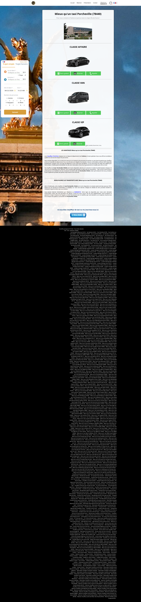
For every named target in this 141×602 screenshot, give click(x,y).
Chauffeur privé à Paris (91, 508)
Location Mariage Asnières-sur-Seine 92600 (105, 248)
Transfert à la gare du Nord (88, 488)
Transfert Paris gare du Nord (100, 493)
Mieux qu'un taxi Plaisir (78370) (101, 387)
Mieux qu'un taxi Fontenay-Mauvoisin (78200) (91, 322)
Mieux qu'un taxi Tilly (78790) (101, 421)
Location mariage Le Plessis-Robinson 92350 (101, 265)
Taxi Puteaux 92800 (98, 237)
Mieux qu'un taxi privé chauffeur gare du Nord (101, 448)
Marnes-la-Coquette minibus (95, 552)
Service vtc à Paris (112, 506)
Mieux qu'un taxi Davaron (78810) (108, 312)
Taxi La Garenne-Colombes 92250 (108, 240)
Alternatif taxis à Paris (86, 521)
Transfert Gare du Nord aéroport (82, 477)
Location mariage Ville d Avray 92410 (98, 268)
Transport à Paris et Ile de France (108, 511)
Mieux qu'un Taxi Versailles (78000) (97, 426)
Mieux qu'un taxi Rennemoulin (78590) (106, 394)
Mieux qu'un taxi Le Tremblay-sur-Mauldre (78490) (91, 423)
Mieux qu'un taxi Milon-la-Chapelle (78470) (102, 369)
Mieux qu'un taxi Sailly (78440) (102, 399)
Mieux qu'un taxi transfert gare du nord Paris (88, 443)
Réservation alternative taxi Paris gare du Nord (94, 503)
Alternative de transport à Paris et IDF (93, 538)
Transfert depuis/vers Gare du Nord (80, 492)
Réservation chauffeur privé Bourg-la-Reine (87, 572)
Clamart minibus (112, 562)
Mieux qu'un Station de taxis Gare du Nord (106, 457)
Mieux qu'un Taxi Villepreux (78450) (95, 431)
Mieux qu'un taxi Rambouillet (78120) (87, 394)
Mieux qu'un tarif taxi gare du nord (79, 461)
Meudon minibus (78, 565)
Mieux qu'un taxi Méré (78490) (105, 363)
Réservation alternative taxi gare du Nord (88, 498)
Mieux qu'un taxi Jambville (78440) (99, 341)
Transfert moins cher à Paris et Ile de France (89, 511)
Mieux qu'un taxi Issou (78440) (83, 341)
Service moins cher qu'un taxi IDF (103, 531)
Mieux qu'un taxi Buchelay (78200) (91, 294)
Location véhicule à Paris (104, 508)
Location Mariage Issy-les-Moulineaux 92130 (81, 253)
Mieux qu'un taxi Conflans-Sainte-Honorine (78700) (86, 307)
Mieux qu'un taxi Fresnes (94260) (93, 551)
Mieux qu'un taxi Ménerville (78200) (88, 363)
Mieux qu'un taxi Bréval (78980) (84, 292)
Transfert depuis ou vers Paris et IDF (80, 539)
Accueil (72, 3)
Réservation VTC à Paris (77, 506)
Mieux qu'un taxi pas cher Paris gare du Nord (105, 467)
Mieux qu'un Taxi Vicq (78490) (100, 428)
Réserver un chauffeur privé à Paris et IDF (94, 523)
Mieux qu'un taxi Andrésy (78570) (100, 273)
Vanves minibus (81, 567)
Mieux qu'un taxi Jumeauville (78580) (104, 345)
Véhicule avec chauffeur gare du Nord (85, 487)
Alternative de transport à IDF (87, 531)
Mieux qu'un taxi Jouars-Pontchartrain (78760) (90, 343)
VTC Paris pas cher (78, 518)
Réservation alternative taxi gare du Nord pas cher (104, 505)
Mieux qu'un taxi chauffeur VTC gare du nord (99, 446)
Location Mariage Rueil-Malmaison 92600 (80, 250)
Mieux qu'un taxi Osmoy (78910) (92, 386)
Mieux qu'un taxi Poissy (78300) (94, 389)
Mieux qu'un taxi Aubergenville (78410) (93, 274)
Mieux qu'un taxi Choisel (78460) (100, 302)
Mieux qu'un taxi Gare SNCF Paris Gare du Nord (83, 469)
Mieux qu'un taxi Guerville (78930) (93, 333)
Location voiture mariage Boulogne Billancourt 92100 (100, 247)
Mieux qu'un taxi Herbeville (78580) (104, 338)
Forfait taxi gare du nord (84, 502)
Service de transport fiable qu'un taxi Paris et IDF (82, 536)
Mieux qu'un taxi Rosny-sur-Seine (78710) (84, 399)
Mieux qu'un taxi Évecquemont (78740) (103, 315)
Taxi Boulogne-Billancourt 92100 (78, 232)
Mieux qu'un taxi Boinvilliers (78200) (88, 284)
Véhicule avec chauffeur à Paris (77, 508)
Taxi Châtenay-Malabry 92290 (96, 238)
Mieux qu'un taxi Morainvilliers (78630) (98, 376)
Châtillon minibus (87, 564)
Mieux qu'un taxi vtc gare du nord (94, 449)
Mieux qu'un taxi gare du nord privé (93, 439)
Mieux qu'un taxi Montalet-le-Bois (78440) (103, 372)
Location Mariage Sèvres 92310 (104, 263)
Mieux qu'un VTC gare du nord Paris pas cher (105, 472)
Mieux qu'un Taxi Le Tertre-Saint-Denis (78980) (88, 418)
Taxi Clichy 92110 (100, 235)
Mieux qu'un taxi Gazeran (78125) (102, 328)
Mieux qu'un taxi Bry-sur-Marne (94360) (98, 544)
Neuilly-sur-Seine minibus (89, 557)
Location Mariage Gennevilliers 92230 (107, 255)
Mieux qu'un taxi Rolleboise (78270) (96, 397)
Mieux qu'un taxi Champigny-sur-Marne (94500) (89, 546)
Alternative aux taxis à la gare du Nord (96, 484)
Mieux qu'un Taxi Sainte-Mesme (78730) (97, 410)
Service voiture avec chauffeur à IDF (107, 529)
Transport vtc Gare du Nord (104, 479)
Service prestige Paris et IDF (76, 538)
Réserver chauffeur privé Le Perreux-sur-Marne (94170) (98, 585)
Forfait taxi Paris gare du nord (84, 505)
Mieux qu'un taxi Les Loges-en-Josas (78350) (81, 350)
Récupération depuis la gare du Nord (88, 490)
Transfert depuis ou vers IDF (104, 533)
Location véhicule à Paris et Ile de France (94, 515)
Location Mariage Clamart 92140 (89, 255)
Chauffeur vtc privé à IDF (91, 533)
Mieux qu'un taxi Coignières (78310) (90, 305)
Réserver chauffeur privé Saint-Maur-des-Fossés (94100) (90, 596)
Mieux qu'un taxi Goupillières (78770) (92, 330)
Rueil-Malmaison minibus (100, 554)
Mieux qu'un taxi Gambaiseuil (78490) (99, 325)
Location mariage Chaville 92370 (81, 268)
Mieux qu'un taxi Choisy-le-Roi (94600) (84, 549)
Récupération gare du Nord (102, 488)
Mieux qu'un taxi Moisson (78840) (94, 371)
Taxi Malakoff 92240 (109, 238)
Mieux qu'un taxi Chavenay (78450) (82, 302)
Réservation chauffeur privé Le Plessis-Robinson (89, 578)
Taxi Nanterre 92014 (91, 232)
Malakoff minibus (96, 564)
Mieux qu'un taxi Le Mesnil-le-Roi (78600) (96, 364)
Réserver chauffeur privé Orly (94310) (87, 593)
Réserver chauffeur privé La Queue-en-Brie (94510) (90, 583)
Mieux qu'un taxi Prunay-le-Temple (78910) (97, 392)
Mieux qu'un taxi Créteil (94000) (102, 549)
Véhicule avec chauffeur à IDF (88, 534)
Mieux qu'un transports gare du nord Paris (92, 462)
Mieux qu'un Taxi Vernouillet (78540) (107, 425)
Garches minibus (89, 554)
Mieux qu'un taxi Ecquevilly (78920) (95, 314)
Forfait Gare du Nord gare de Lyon (95, 474)
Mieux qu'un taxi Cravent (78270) (78, 309)
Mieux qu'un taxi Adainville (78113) (104, 269)
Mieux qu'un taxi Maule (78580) (95, 359)
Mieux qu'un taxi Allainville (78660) (95, 271)
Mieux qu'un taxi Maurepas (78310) (101, 361)
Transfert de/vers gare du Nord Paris (78, 500)
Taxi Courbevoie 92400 (96, 234)
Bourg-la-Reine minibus (105, 560)
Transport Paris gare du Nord (84, 495)
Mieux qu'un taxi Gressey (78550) (83, 332)
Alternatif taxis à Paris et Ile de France (101, 521)
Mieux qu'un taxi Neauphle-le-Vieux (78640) (91, 379)
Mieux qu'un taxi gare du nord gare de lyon (102, 453)
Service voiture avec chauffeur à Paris (83, 524)
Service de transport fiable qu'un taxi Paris (101, 526)
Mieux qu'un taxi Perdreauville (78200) (84, 387)
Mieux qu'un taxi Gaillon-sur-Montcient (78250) (81, 328)
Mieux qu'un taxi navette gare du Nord (98, 438)
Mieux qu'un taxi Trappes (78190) (108, 420)
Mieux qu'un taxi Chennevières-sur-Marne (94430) (89, 547)
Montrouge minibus (77, 564)
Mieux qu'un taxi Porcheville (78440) (83, 390)
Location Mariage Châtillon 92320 (104, 260)
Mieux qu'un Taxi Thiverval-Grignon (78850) (88, 420)
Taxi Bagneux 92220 (83, 238)
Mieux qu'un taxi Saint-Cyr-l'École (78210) (98, 400)
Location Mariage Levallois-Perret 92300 (106, 252)
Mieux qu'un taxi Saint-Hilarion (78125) (95, 403)
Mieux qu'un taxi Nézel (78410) (81, 381)
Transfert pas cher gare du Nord (97, 492)
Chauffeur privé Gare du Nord (79, 474)
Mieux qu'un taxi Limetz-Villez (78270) (107, 348)
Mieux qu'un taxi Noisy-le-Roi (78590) (99, 381)
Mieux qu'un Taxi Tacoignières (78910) (89, 417)
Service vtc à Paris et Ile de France (79, 513)
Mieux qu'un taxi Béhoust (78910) (81, 281)
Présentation (87, 3)
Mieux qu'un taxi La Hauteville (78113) (86, 338)
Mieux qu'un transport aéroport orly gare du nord (83, 470)
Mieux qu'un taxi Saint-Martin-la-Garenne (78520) (95, 408)
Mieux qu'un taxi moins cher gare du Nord (91, 456)
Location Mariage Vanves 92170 (92, 261)
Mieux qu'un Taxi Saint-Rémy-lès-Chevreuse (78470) (92, 412)
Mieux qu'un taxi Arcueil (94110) (83, 542)
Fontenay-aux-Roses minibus (85, 562)
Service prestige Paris (99, 524)
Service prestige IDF (74, 531)
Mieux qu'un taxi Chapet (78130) (94, 299)
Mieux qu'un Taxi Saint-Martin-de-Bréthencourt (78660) (91, 407)
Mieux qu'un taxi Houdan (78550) (96, 340)
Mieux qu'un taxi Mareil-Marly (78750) (85, 358)
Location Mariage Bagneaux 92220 (94, 258)
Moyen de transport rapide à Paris (101, 528)
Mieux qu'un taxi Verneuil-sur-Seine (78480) (87, 425)
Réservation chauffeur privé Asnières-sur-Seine (91, 569)
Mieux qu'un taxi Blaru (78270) (105, 284)
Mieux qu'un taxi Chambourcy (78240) (98, 297)
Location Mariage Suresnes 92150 (104, 256)
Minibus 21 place (98, 559)
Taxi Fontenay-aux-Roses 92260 (90, 242)
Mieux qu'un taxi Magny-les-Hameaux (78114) (105, 353)
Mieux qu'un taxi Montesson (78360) (98, 374)
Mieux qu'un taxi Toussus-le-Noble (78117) (83, 421)
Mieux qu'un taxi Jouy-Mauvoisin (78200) (84, 345)
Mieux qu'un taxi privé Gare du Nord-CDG (88, 466)
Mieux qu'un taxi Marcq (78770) (92, 356)
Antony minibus (89, 559)
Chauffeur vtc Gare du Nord (89, 480)
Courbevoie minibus (77, 557)
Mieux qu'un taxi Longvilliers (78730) (92, 351)
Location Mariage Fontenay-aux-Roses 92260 (85, 263)
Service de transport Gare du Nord (92, 482)
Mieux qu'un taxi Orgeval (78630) (88, 384)
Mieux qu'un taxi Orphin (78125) (105, 384)
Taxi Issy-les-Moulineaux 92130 (87, 235)
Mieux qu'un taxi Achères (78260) (83, 273)
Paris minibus (82, 560)
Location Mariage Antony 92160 (88, 252)
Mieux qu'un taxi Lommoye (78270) (101, 350)
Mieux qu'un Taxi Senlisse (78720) (82, 415)
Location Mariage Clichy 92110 (100, 253)
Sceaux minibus (101, 565)
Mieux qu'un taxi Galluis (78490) (108, 323)
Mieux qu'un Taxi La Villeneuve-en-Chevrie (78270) (98, 430)
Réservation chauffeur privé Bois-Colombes (87, 570)
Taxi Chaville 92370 (85, 245)
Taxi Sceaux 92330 (98, 243)
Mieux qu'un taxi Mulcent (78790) (93, 377)
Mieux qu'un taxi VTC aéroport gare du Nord (81, 459)
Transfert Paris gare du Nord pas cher (94, 497)
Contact (95, 3)
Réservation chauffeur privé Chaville (101, 573)
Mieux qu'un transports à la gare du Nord (106, 470)
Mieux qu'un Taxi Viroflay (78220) (84, 435)
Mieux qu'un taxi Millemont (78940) (83, 369)
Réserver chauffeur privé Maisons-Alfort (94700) (104, 587)
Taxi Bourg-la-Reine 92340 (109, 243)
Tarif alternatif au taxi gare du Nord (107, 498)
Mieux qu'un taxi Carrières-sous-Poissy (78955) (83, 296)
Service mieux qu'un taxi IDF (91, 529)
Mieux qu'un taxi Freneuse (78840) (89, 327)
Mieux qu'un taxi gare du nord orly (97, 461)
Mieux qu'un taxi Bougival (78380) (105, 289)
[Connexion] (111, 3)
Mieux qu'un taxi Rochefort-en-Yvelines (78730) (101, 395)
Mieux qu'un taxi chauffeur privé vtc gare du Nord (104, 436)
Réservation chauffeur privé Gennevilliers (88, 577)
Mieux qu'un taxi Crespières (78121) (95, 309)
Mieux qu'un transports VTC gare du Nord (83, 472)
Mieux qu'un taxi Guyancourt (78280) (83, 335)
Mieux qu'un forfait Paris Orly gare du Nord (83, 467)
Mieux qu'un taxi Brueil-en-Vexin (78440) (103, 292)
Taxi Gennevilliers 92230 (87, 237)
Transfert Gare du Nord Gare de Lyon (99, 477)
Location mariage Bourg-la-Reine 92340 (94, 266)
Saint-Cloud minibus (82, 552)
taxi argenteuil (74, 256)
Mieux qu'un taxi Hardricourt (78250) (94, 336)
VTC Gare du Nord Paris (101, 485)
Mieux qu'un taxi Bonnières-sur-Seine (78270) (84, 289)
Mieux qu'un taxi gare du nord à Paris (86, 457)
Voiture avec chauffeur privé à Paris (83, 520)
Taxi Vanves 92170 (94, 240)
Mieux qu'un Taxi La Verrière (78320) (79, 426)
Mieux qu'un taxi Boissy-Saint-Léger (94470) (102, 542)
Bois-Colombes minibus (110, 555)
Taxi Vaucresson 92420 (96, 245)
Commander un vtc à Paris (85, 510)
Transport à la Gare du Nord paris (89, 479)
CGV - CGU (66, 230)
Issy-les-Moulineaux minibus (89, 565)
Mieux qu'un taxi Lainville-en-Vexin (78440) (94, 346)
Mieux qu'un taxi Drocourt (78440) (78, 314)
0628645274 (103, 3)
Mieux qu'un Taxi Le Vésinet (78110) (83, 428)
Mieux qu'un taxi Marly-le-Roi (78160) (78, 359)
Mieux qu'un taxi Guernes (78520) (101, 335)
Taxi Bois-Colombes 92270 (76, 242)
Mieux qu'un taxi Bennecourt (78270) (99, 281)
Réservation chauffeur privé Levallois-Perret (90, 580)
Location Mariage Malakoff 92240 (87, 260)
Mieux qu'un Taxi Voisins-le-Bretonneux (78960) (104, 435)
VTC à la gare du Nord (81, 484)
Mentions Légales (74, 230)
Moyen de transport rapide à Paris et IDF (99, 539)
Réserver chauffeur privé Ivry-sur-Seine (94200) (87, 582)
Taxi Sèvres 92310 (103, 242)
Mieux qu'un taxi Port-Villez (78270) (101, 390)
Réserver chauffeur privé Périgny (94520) (88, 595)
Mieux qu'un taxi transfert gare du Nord (81, 436)
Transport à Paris (102, 506)
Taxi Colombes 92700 (102, 232)
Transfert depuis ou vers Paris (85, 528)
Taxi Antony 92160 (74, 235)
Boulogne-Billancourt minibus (109, 564)
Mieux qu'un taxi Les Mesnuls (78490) (93, 366)
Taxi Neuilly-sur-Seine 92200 (109, 234)
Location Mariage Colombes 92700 (86, 248)
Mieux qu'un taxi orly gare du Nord (87, 464)
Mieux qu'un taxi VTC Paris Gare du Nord (87, 451)
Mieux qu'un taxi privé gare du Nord (82, 444)
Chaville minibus (106, 551)
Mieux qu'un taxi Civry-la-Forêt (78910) (90, 304)
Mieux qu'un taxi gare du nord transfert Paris (87, 441)
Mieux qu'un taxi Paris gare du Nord (101, 444)
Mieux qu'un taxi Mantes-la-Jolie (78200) (100, 354)
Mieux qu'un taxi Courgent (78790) (107, 307)
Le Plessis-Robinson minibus (100, 562)
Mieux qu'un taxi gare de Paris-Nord (79, 438)
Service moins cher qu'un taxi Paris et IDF (106, 534)
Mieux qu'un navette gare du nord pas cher (105, 469)
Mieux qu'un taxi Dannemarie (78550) (90, 312)
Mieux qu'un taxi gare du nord (93, 454)
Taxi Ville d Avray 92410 (108, 245)
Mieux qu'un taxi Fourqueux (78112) (107, 327)
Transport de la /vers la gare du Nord (107, 490)
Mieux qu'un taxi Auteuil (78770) (84, 276)
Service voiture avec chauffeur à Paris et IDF (105, 536)
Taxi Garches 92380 (75, 245)
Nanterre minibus (79, 554)
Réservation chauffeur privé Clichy (94, 575)
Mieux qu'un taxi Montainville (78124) (83, 372)
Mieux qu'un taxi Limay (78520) (89, 348)
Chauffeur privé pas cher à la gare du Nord (85, 485)
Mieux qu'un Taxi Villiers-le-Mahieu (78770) (87, 433)
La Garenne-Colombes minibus (96, 555)
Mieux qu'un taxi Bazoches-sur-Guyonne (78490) (86, 279)
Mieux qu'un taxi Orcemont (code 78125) (97, 382)
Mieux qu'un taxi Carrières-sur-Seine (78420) (105, 296)
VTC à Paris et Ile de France (90, 518)
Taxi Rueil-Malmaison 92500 (83, 234)
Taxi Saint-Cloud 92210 (84, 240)
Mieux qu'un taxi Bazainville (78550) (89, 278)
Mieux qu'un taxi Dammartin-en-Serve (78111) (91, 310)
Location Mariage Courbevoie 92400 (99, 250)
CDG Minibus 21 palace (108, 559)
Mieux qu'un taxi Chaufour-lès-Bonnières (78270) (104, 301)
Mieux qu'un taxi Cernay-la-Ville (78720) (79, 297)
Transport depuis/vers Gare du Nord (105, 480)
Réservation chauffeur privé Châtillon (83, 573)
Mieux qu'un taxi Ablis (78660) (88, 269)
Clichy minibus (112, 557)
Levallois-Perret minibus (102, 557)
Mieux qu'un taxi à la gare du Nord (82, 453)
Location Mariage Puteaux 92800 (87, 256)
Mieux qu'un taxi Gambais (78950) (80, 325)
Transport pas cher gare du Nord (84, 493)
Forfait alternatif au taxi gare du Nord (97, 500)
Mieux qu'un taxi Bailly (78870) (100, 276)
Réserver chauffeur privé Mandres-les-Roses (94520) (84, 588)
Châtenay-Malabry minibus (92, 560)
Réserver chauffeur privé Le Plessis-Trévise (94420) (86, 590)
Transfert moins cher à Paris (91, 506)
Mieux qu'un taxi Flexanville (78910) (82, 319)
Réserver (79, 3)
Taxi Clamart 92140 (109, 235)
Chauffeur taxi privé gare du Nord (103, 487)
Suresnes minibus (111, 554)
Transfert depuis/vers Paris (99, 520)
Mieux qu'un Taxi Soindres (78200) (92, 413)
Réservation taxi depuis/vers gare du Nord (102, 502)
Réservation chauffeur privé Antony (94, 567)
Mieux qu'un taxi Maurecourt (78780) (83, 361)
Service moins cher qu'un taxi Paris (81, 526)
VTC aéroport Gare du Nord (97, 475)
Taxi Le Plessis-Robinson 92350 (85, 243)
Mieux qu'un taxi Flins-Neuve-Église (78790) (102, 319)
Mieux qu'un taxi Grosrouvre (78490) (101, 332)
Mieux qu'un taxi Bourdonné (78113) (93, 291)
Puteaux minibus (74, 555)
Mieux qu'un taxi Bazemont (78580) (107, 279)
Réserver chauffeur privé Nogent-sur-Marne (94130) (91, 591)
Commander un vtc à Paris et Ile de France (91, 516)
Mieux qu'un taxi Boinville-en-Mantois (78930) (91, 283)
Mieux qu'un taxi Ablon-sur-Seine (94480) (93, 541)
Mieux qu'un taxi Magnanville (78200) (84, 353)
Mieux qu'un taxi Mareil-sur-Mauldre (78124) (105, 358)
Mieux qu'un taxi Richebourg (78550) (80, 395)
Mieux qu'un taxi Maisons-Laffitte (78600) (80, 354)
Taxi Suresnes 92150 (109, 237)
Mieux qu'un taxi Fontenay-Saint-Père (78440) (89, 323)
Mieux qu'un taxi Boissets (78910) (96, 286)
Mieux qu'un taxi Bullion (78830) (108, 294)
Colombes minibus (83, 555)
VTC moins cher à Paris (98, 510)
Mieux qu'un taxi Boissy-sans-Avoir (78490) (92, 287)
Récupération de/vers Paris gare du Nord (101, 495)
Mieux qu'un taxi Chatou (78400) (83, 301)
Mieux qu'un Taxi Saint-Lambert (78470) (90, 405)
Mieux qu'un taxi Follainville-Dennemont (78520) (98, 320)
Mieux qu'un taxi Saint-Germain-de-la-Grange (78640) (95, 402)
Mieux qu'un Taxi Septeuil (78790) (99, 415)
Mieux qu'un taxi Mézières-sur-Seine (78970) (89, 368)
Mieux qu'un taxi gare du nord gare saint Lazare (104, 459)
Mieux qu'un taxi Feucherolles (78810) (95, 317)
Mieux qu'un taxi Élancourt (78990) (85, 315)
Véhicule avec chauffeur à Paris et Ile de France (100, 513)
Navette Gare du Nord (85, 475)
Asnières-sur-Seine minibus (77, 559)
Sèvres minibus (106, 552)
